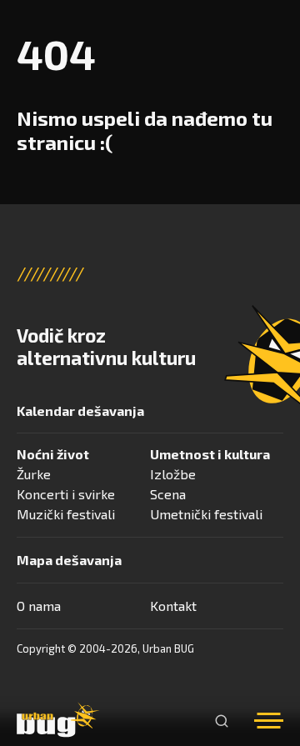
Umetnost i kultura (210, 454)
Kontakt (173, 605)
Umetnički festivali (206, 514)
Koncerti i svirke (66, 494)
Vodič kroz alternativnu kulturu (106, 346)
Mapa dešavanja (69, 560)
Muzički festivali (66, 514)
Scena (168, 494)
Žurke (34, 474)
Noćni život (53, 454)
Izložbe (173, 474)
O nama (39, 605)
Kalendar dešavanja (80, 410)
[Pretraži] (221, 721)
